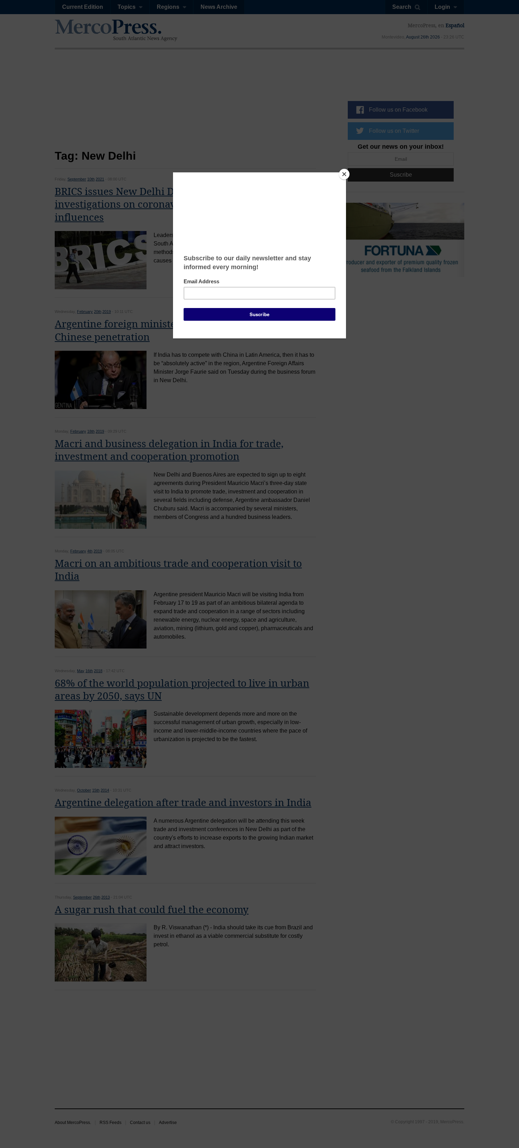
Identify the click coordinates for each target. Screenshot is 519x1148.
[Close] (344, 174)
